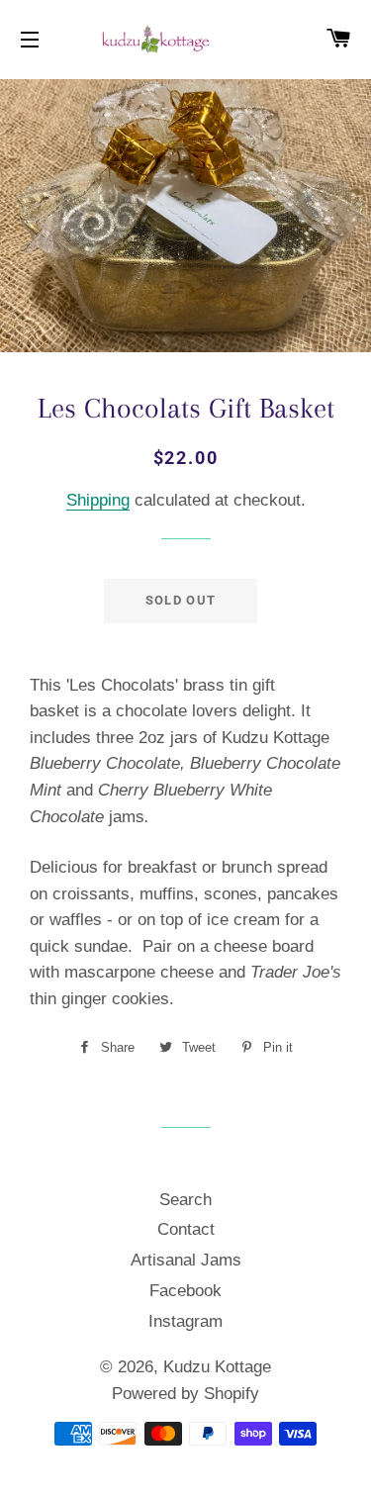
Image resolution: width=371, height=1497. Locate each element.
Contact (186, 1229)
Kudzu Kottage (217, 1366)
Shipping (98, 500)
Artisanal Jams (186, 1260)
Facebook (185, 1290)
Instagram (185, 1321)
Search (185, 1199)
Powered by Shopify (185, 1393)
